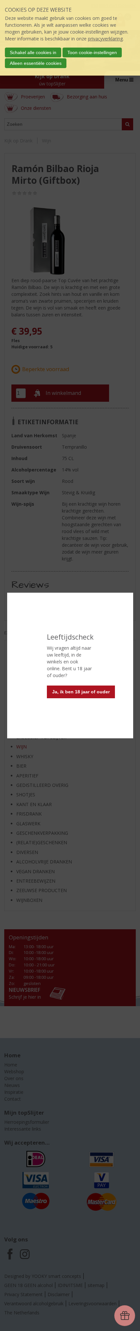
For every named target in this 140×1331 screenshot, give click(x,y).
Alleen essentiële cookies (36, 63)
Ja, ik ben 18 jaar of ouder (81, 691)
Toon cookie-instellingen (92, 52)
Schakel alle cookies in (33, 52)
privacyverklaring (105, 39)
